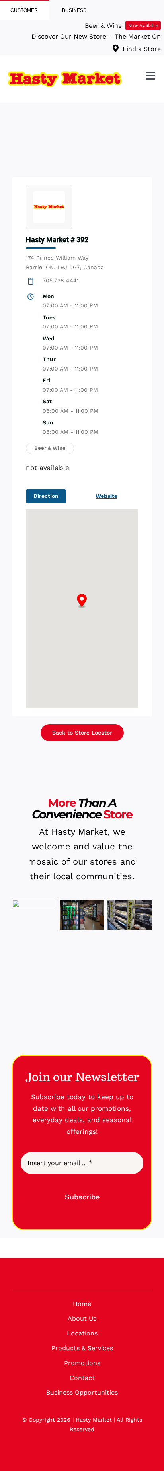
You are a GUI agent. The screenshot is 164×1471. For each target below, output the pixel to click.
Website (106, 496)
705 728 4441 (61, 280)
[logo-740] (65, 74)
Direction (46, 496)
